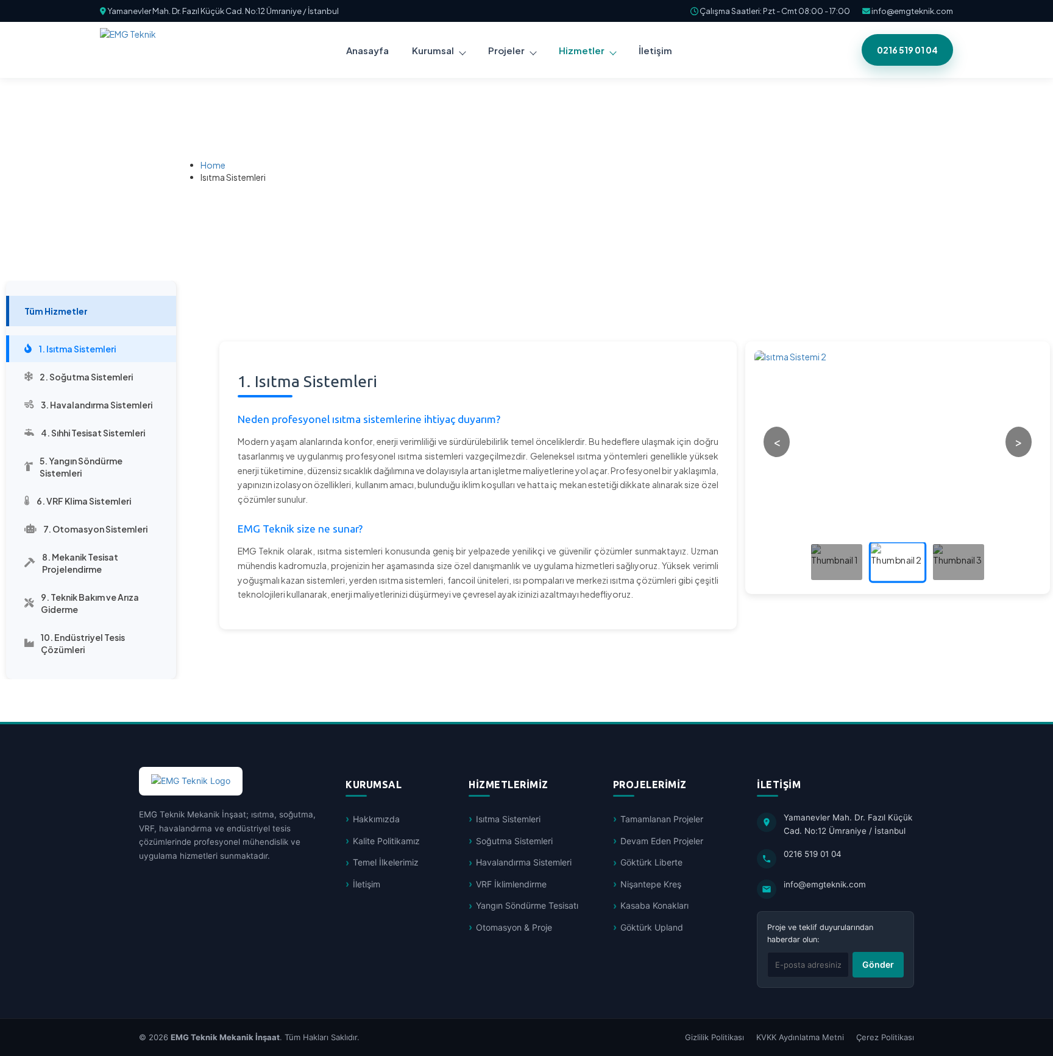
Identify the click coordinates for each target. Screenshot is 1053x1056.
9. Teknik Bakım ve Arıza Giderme (90, 603)
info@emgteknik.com (911, 11)
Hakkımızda (376, 819)
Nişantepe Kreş (650, 884)
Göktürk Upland (651, 927)
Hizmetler (581, 50)
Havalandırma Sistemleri (524, 862)
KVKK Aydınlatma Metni (800, 1037)
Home (212, 164)
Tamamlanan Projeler (661, 819)
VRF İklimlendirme (511, 884)
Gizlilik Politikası (714, 1037)
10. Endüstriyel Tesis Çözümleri (83, 643)
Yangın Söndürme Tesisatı (527, 905)
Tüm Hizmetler (56, 311)
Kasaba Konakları (654, 905)
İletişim (366, 884)
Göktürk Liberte (651, 862)
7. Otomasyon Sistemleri (95, 528)
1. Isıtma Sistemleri (77, 348)
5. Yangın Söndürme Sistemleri (81, 466)
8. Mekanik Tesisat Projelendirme (80, 563)
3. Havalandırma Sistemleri (96, 404)
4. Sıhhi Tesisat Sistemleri (93, 432)
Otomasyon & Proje (514, 927)
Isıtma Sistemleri (508, 819)
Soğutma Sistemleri (514, 841)
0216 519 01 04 (907, 49)
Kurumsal (433, 50)
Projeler (506, 50)
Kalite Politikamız (386, 841)
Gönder (878, 964)
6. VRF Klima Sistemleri (84, 500)
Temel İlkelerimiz (386, 862)
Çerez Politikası (885, 1037)
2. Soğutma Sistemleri (86, 376)
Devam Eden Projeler (661, 841)
